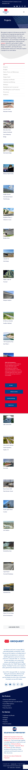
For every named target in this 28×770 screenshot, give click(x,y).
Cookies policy (18, 765)
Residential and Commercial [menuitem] (10, 87)
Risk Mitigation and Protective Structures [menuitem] (11, 91)
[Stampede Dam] (8, 584)
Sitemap (8, 765)
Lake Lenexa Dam (7, 424)
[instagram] (25, 6)
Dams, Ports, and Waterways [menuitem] (11, 72)
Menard (6, 746)
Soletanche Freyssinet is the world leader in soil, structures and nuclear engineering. (14, 738)
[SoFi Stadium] (8, 522)
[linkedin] (14, 6)
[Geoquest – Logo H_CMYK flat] (14, 638)
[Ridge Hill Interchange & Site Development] (8, 604)
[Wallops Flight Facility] (8, 165)
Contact (4, 765)
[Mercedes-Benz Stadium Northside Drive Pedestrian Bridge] (8, 121)
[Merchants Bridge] (8, 144)
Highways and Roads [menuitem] (9, 79)
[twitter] (19, 6)
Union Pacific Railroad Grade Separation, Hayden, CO (8, 448)
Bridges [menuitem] (5, 69)
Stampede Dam (6, 592)
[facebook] (22, 6)
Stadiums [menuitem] (5, 94)
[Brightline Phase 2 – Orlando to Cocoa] (8, 209)
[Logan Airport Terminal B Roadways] (8, 563)
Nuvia (22, 746)
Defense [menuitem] (5, 74)
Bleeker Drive (6, 238)
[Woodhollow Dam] (8, 542)
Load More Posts (14, 627)
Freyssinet (17, 746)
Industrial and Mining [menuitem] (9, 82)
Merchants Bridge (7, 153)
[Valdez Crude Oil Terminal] (8, 271)
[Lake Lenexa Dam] (8, 416)
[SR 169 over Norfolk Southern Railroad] (8, 312)
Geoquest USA (13, 763)
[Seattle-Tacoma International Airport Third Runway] (8, 186)
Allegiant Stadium (7, 300)
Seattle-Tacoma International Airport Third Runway (7, 197)
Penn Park (5, 468)
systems (3, 43)
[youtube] (17, 6)
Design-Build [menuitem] (6, 77)
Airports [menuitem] (5, 67)
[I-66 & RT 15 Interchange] (8, 250)
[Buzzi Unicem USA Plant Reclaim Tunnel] (8, 480)
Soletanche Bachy (15, 744)
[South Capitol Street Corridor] (8, 501)
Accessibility (18, 767)
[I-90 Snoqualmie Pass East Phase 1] (8, 333)
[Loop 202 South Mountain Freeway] (8, 100)
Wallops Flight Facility (8, 173)
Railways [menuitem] (5, 84)
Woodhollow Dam (7, 551)
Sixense (8, 747)
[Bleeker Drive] (8, 229)
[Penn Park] (8, 459)
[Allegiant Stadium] (8, 292)
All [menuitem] (4, 64)
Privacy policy (12, 767)
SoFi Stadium (6, 530)
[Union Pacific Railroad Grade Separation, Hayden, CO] (8, 436)
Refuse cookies (14, 391)
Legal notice (12, 765)
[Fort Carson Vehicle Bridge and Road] (8, 354)
